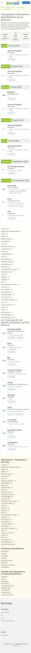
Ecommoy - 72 (5, 287)
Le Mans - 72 (5, 229)
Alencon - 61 (4, 236)
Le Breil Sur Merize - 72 (8, 294)
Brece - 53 (4, 257)
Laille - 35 (4, 274)
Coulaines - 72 (5, 279)
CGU (2, 615)
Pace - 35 (4, 302)
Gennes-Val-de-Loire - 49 (8, 317)
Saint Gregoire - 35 (6, 292)
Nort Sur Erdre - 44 (6, 289)
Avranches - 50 (5, 267)
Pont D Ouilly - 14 (6, 297)
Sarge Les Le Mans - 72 (8, 305)
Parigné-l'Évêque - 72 (7, 254)
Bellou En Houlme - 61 (7, 239)
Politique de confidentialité (7, 620)
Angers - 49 (4, 234)
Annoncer (26, 2)
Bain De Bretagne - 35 (7, 315)
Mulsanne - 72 (5, 277)
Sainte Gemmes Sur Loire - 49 (10, 269)
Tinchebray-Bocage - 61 (8, 262)
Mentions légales (5, 612)
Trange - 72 (4, 307)
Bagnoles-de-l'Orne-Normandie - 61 (11, 231)
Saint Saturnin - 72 (6, 312)
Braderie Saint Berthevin (26, 36)
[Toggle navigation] (2, 2)
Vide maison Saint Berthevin (15, 36)
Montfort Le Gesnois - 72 (8, 246)
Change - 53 (4, 251)
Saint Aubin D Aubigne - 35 (9, 300)
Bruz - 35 (3, 282)
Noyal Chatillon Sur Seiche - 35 (10, 284)
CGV (2, 618)
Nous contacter (5, 635)
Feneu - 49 (4, 310)
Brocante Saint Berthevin (5, 36)
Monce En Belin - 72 (7, 259)
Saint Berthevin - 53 (7, 249)
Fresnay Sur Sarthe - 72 (8, 272)
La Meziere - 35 (5, 241)
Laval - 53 (4, 244)
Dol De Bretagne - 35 (7, 264)
